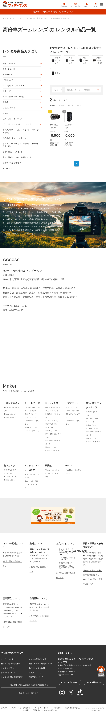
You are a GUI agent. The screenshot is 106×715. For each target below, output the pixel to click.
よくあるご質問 (75, 6)
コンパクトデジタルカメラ (13, 86)
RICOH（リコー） (93, 428)
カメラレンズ (8, 75)
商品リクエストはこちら (28, 693)
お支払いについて (8, 673)
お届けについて (35, 673)
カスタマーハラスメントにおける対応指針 (15, 708)
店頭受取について (36, 677)
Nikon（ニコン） (10, 414)
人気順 (52, 105)
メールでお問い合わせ (70, 682)
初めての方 (64, 6)
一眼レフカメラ (9, 64)
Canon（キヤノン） (11, 417)
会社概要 (25, 710)
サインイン (87, 6)
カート (95, 6)
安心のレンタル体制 (37, 668)
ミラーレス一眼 (9, 69)
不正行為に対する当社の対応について (46, 710)
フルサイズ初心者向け (12, 163)
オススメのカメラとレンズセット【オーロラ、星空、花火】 (21, 145)
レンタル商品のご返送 (38, 659)
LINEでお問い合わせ (94, 682)
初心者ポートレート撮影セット (15, 138)
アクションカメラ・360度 (13, 97)
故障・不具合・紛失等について (41, 664)
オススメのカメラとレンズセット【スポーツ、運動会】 (21, 131)
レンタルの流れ (7, 668)
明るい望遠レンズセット (12, 152)
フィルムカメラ (9, 108)
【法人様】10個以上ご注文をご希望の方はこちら (28, 685)
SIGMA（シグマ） (31, 414)
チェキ (5, 113)
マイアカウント (7, 659)
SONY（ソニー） (31, 417)
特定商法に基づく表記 (72, 708)
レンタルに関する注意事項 (11, 677)
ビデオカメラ (8, 80)
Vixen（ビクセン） (52, 470)
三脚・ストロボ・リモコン (13, 119)
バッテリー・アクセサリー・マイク (17, 124)
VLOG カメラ (8, 168)
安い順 (70, 105)
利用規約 (57, 708)
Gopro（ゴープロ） (73, 411)
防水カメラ (7, 91)
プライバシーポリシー (42, 708)
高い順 (79, 105)
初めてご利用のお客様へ (11, 664)
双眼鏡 (5, 102)
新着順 (61, 105)
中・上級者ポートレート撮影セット (17, 157)
